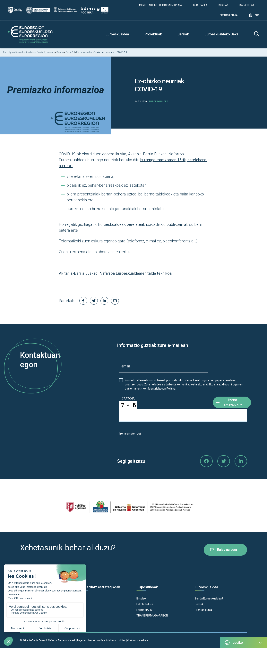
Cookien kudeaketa (137, 640)
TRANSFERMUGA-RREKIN (152, 615)
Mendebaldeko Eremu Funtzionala (160, 5)
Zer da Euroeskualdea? (209, 598)
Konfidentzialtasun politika (111, 640)
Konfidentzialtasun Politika (159, 388)
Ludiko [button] (237, 642)
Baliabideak (246, 5)
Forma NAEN (144, 609)
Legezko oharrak (86, 640)
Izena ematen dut (233, 402)
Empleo (141, 598)
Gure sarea (200, 5)
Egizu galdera (227, 550)
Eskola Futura (144, 604)
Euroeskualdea (158, 101)
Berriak (223, 5)
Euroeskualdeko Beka (221, 34)
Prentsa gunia (228, 15)
